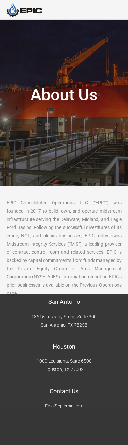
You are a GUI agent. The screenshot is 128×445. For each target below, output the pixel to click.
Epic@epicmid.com (64, 405)
